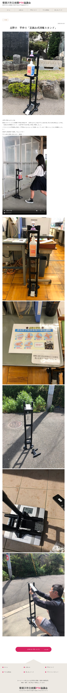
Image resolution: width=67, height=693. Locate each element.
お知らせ (21, 10)
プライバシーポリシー (53, 672)
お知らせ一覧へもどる (33, 649)
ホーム (8, 10)
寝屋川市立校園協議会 (33, 688)
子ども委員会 (46, 10)
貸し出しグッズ (58, 10)
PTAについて (33, 10)
